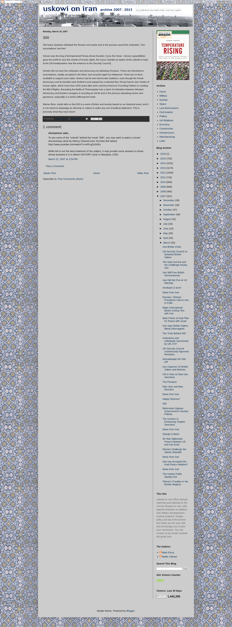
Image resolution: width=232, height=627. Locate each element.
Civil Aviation (166, 112)
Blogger (130, 610)
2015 (163, 158)
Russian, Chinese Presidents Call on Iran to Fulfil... (176, 300)
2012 (163, 172)
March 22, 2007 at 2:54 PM (63, 159)
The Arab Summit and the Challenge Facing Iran (175, 265)
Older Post (143, 173)
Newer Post (50, 173)
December (169, 200)
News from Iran (171, 292)
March (167, 242)
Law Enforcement (169, 108)
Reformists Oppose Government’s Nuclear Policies (175, 411)
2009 (163, 186)
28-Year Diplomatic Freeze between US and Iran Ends (174, 441)
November (169, 205)
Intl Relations (166, 120)
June (166, 228)
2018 (163, 153)
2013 (163, 168)
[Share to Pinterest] (101, 119)
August (167, 219)
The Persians (170, 382)
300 (165, 403)
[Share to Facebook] (99, 119)
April (166, 238)
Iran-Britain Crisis (172, 246)
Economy (165, 124)
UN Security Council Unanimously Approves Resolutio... (176, 351)
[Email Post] (87, 118)
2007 (163, 196)
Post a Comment (55, 166)
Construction (166, 128)
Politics (163, 116)
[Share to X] (96, 119)
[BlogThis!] (94, 119)
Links (162, 141)
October (168, 209)
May (166, 233)
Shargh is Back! (171, 434)
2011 (163, 177)
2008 (163, 191)
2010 (163, 182)
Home (96, 173)
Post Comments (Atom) (70, 179)
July (165, 224)
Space (163, 104)
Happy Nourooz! (171, 399)
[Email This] (92, 119)
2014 (163, 163)
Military (163, 95)
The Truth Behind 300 (174, 333)
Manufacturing (167, 136)
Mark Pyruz (168, 552)
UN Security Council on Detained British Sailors (175, 254)
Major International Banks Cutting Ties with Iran (173, 310)
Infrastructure (167, 132)
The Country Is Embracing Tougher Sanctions (174, 422)
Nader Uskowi (169, 556)
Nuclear (164, 100)
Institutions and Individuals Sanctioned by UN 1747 (175, 341)
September (169, 214)
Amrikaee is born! (172, 287)
